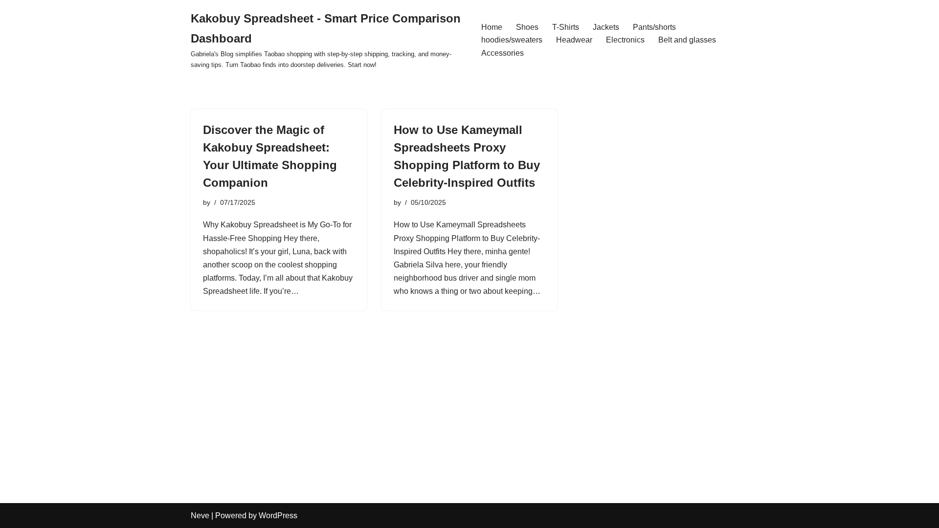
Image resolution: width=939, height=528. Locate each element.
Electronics (625, 40)
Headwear (574, 40)
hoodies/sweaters (511, 40)
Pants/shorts (654, 27)
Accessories (502, 53)
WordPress (278, 515)
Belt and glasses (687, 40)
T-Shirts (565, 27)
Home (491, 27)
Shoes (527, 27)
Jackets (606, 27)
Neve (200, 515)
